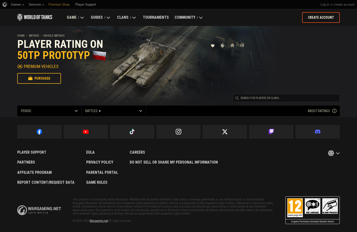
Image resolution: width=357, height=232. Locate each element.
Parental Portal (102, 172)
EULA (90, 152)
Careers (137, 152)
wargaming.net (39, 210)
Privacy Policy (99, 162)
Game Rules (96, 182)
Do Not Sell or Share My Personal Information (174, 162)
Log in (325, 4)
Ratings (34, 35)
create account (344, 4)
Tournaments (156, 17)
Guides (97, 17)
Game (71, 17)
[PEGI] (312, 210)
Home (21, 35)
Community (185, 17)
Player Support (31, 152)
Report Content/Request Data (46, 182)
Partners (26, 162)
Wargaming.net (99, 221)
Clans (122, 17)
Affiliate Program (34, 172)
